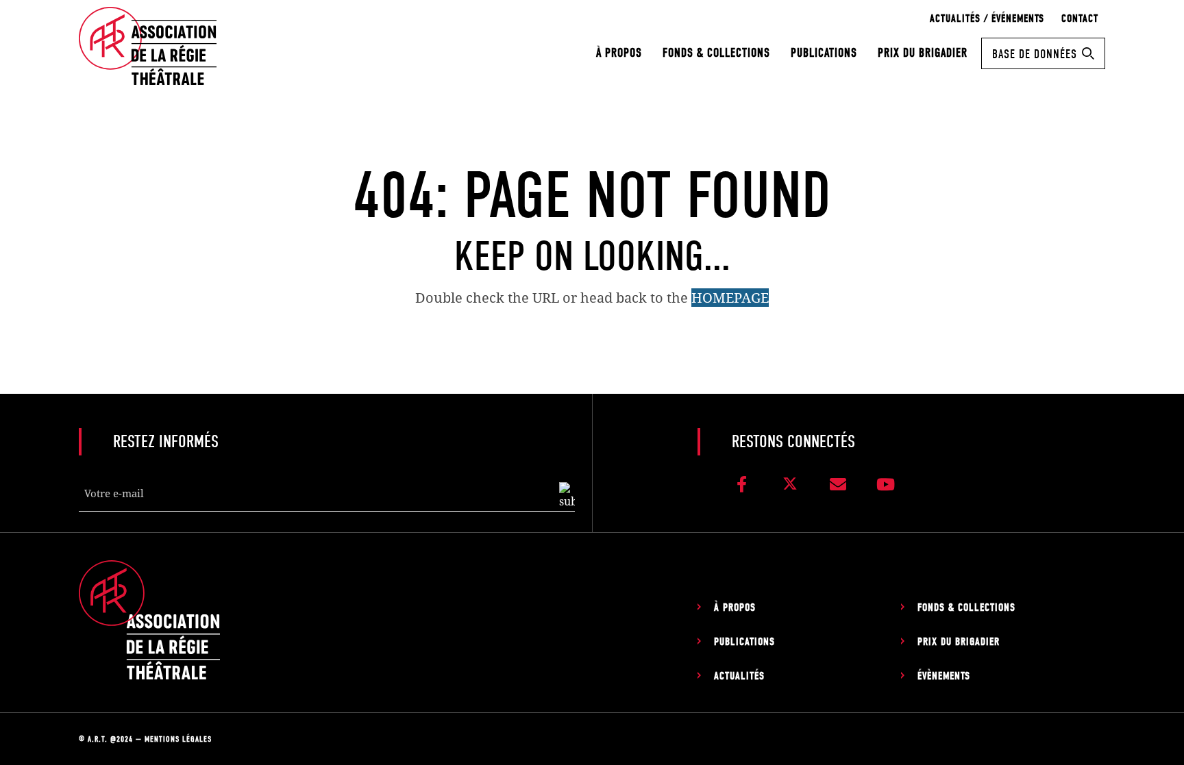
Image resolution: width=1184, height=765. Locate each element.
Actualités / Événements (987, 18)
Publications (824, 53)
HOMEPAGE (730, 297)
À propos (619, 53)
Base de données (1034, 54)
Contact (1079, 18)
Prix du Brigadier (922, 53)
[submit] (567, 496)
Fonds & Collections (716, 53)
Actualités (739, 676)
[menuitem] (619, 53)
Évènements (943, 676)
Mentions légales (178, 739)
